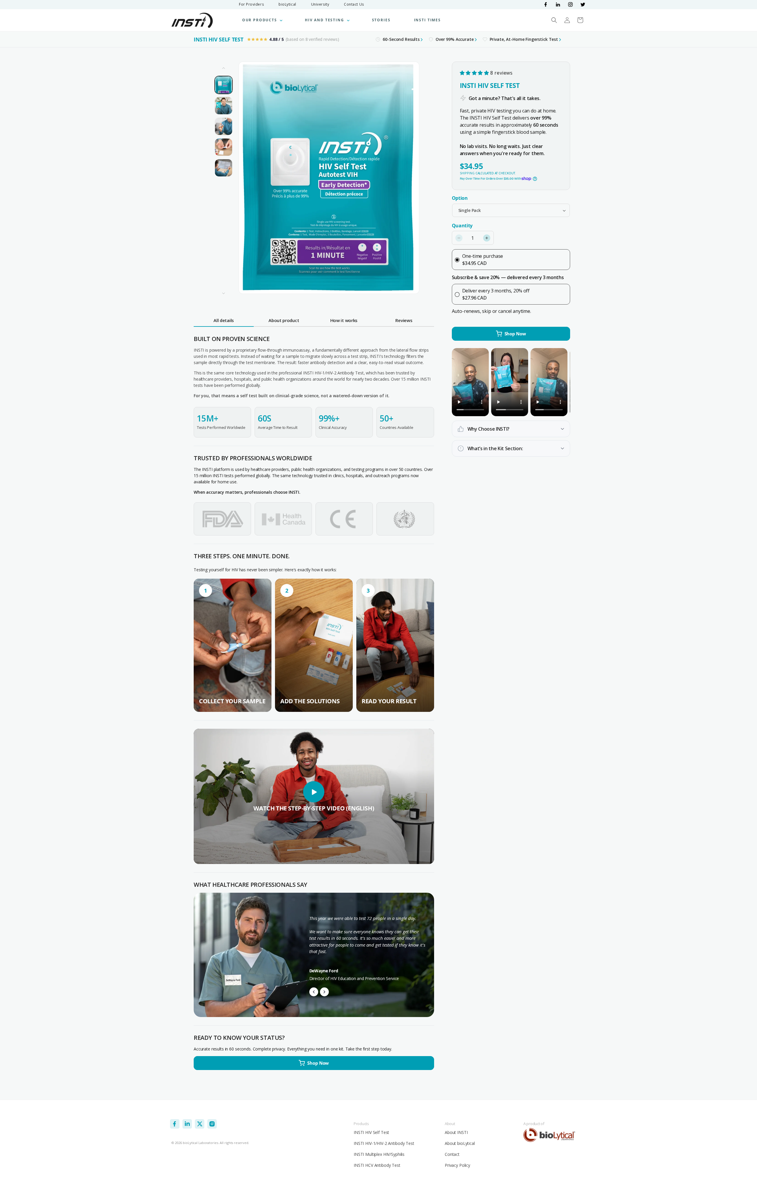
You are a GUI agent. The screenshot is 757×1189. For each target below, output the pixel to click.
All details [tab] (223, 320)
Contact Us (354, 4)
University (320, 4)
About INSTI (456, 1132)
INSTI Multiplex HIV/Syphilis (379, 1154)
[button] (262, 20)
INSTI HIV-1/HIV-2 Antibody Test (384, 1143)
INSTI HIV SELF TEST (218, 39)
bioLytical (287, 4)
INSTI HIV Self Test (371, 1132)
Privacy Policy (457, 1165)
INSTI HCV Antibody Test (377, 1165)
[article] (232, 645)
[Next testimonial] (324, 991)
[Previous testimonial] (313, 991)
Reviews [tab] (403, 320)
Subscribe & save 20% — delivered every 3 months (508, 277)
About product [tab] (283, 320)
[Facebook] (545, 4)
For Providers (251, 4)
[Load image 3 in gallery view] (223, 126)
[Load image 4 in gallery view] (223, 147)
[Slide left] (223, 68)
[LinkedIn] (558, 4)
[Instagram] (570, 4)
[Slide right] (223, 293)
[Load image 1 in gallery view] (223, 85)
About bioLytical (460, 1143)
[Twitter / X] (582, 4)
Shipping (467, 173)
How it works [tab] (344, 320)
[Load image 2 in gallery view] (223, 106)
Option (460, 198)
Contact (452, 1154)
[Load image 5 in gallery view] (223, 168)
